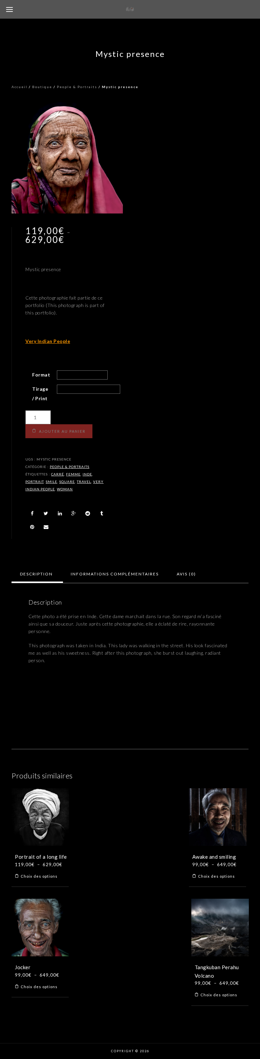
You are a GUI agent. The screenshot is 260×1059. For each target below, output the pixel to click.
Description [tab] (36, 573)
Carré (57, 474)
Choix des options (39, 876)
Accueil (19, 87)
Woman (65, 489)
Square (67, 482)
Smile (51, 482)
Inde (87, 474)
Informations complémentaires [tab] (115, 573)
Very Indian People (47, 341)
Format (41, 375)
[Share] (32, 513)
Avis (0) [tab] (186, 573)
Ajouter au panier (62, 431)
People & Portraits (77, 87)
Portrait (34, 482)
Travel (84, 482)
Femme (73, 474)
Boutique (42, 87)
